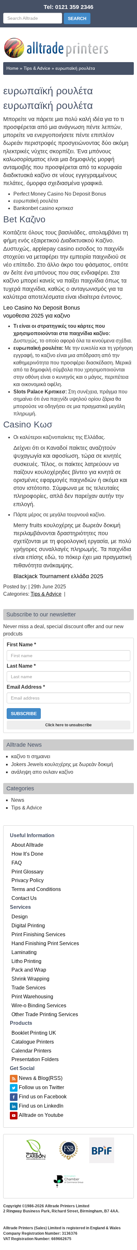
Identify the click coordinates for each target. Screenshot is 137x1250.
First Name (21, 644)
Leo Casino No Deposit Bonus (41, 308)
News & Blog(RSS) (40, 1078)
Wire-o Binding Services (38, 1005)
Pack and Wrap (28, 970)
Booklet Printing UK (33, 1033)
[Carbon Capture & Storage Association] (35, 1150)
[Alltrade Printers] (57, 48)
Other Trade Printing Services (44, 1014)
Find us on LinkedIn (41, 1106)
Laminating (24, 952)
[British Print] (102, 1150)
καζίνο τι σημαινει (30, 756)
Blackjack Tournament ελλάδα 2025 (58, 576)
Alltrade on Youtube (41, 1115)
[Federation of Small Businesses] (68, 1150)
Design (19, 916)
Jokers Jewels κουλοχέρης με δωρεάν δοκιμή (62, 764)
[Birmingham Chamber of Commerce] (68, 1181)
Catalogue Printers (32, 1042)
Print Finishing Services (38, 934)
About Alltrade (27, 845)
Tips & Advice (37, 68)
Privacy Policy (27, 880)
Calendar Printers (31, 1050)
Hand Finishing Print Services (45, 943)
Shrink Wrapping (30, 978)
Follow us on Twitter (41, 1087)
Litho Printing (26, 961)
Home (12, 68)
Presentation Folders (35, 1059)
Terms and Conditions (36, 889)
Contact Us (24, 898)
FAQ (16, 863)
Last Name (21, 666)
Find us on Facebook (43, 1096)
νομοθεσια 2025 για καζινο (36, 315)
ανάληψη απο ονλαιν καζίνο (42, 772)
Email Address (26, 687)
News (17, 800)
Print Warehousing (32, 996)
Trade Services (28, 987)
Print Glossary (27, 871)
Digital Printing (28, 925)
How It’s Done (27, 854)
